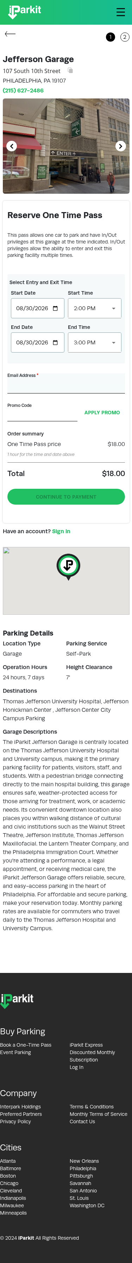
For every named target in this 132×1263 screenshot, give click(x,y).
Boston (8, 1176)
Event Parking (15, 1052)
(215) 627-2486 (23, 90)
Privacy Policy (15, 1121)
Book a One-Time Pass (25, 1045)
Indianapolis (13, 1198)
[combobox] (94, 308)
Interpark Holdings (20, 1106)
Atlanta (7, 1161)
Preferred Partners (21, 1114)
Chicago (9, 1183)
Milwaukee (12, 1205)
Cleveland (11, 1190)
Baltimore (10, 1168)
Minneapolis (13, 1213)
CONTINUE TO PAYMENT (66, 497)
